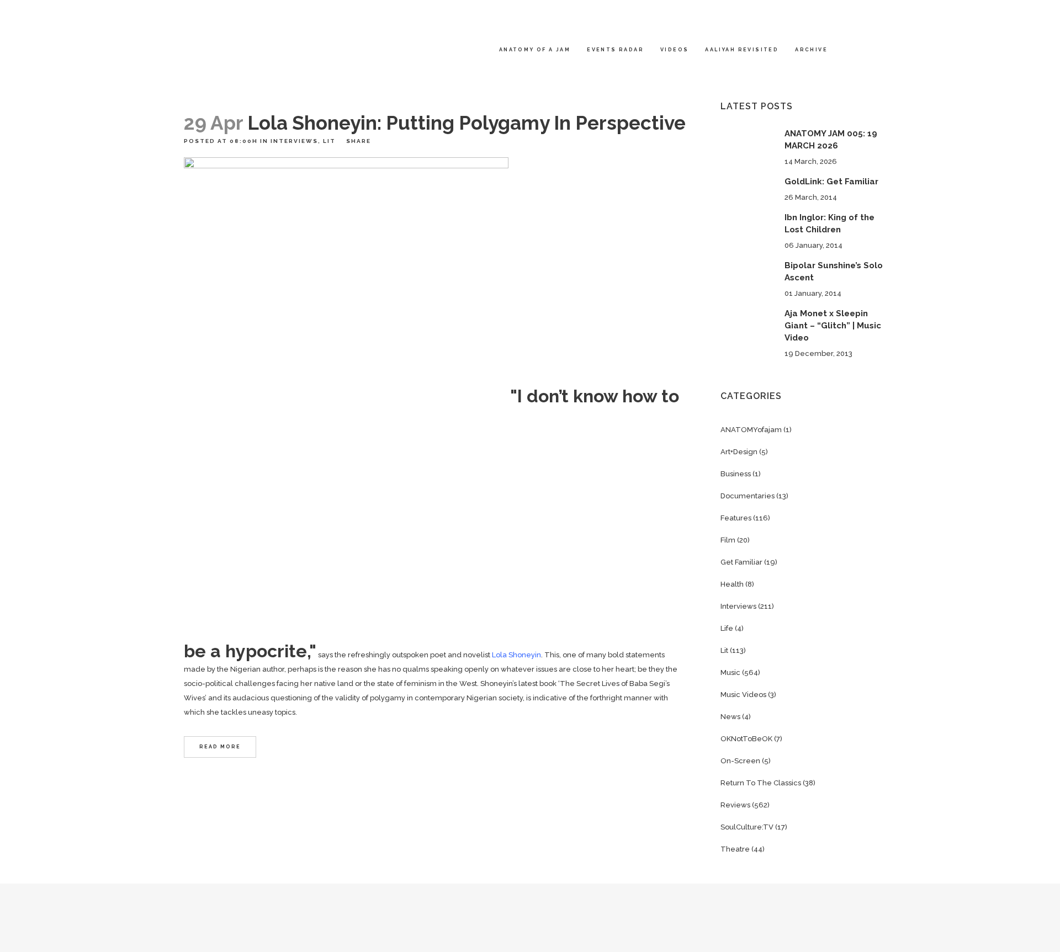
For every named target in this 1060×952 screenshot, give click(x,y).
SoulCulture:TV (746, 827)
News (730, 716)
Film (727, 540)
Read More (220, 746)
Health (732, 584)
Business (735, 474)
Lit (329, 141)
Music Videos (743, 694)
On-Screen (740, 761)
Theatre (735, 849)
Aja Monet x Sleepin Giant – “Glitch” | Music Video (833, 326)
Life (726, 628)
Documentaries (747, 496)
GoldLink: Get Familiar (831, 182)
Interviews (294, 141)
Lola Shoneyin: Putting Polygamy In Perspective (466, 122)
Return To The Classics (760, 783)
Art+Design (738, 452)
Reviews (735, 805)
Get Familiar (741, 562)
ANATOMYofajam (751, 430)
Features (735, 518)
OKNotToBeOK (746, 739)
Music (730, 672)
